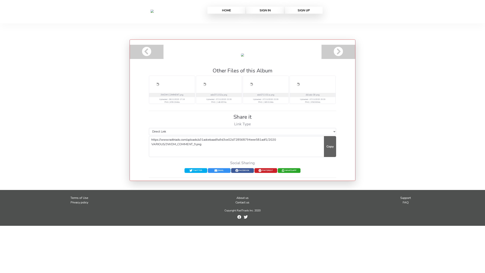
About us (242, 198)
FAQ (406, 202)
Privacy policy (79, 202)
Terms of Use (79, 198)
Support (405, 198)
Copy (330, 146)
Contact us (242, 202)
